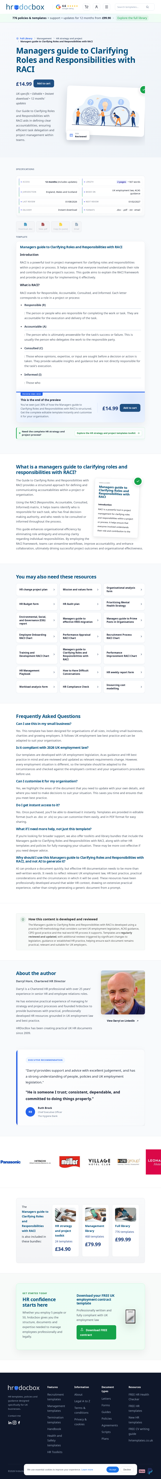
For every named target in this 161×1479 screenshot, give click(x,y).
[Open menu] (106, 7)
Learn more (87, 1469)
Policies (107, 1418)
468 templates (94, 1235)
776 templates (124, 1233)
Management (44, 38)
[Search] (147, 7)
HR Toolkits (54, 1452)
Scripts (106, 1432)
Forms (106, 1405)
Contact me (14, 1415)
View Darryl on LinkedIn (121, 1020)
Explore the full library (132, 18)
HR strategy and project (69, 38)
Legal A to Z (82, 1401)
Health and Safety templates (54, 1440)
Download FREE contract (93, 1332)
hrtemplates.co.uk (141, 1440)
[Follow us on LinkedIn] (10, 1423)
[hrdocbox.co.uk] (25, 7)
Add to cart (43, 83)
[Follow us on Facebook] (19, 1423)
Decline (127, 1469)
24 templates (63, 1238)
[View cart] (86, 7)
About (78, 1394)
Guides (106, 1412)
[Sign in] (96, 7)
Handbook (54, 1429)
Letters (106, 1398)
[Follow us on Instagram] (15, 1423)
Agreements (110, 1425)
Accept (112, 1469)
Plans (105, 1439)
